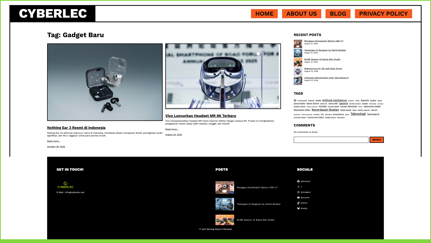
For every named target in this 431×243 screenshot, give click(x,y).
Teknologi (358, 114)
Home (264, 13)
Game (380, 100)
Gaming (343, 103)
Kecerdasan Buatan (325, 109)
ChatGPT (351, 100)
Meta (354, 110)
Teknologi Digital (300, 117)
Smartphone (338, 114)
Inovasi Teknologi (348, 106)
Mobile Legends (364, 110)
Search (376, 139)
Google (365, 103)
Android (311, 100)
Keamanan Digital (372, 106)
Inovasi (322, 106)
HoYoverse (372, 103)
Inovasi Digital (333, 106)
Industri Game (299, 106)
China (357, 100)
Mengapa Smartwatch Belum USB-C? (323, 41)
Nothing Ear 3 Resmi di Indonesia (76, 127)
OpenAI (374, 110)
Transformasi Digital (315, 117)
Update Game (330, 117)
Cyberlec (53, 13)
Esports (365, 100)
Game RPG (333, 103)
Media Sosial (345, 110)
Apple (318, 100)
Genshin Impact (355, 103)
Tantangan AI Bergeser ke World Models (325, 50)
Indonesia (380, 103)
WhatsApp (341, 117)
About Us (301, 13)
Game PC (323, 103)
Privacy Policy (383, 13)
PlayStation (297, 114)
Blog (338, 13)
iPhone (360, 106)
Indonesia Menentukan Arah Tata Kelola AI (326, 77)
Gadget (373, 100)
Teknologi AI (373, 114)
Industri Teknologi (312, 106)
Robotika (316, 114)
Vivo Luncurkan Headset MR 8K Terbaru (200, 116)
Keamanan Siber (302, 110)
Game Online (312, 103)
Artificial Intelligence (334, 100)
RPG (322, 114)
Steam (347, 114)
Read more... (53, 141)
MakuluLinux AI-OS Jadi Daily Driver (323, 68)
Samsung (328, 114)
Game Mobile (299, 103)
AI (295, 100)
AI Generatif (302, 100)
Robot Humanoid (307, 114)
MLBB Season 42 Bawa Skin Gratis (322, 59)
